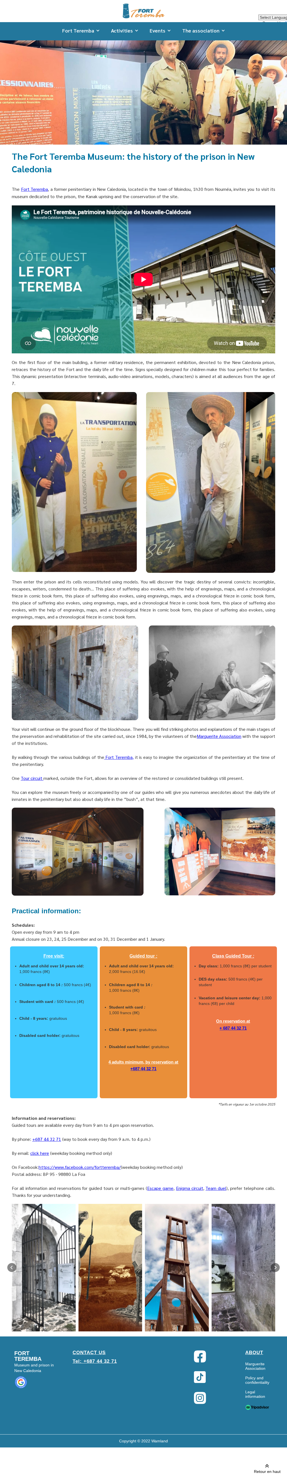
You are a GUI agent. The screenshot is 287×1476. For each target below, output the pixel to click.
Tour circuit (32, 778)
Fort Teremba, (119, 757)
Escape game (160, 1188)
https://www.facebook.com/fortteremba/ (80, 1167)
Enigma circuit (189, 1188)
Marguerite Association (219, 736)
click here (39, 1153)
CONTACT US (89, 1352)
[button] (81, 30)
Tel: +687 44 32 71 (95, 1361)
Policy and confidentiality (257, 1380)
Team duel (215, 1188)
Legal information (255, 1394)
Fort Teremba (34, 189)
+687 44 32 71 (143, 1068)
